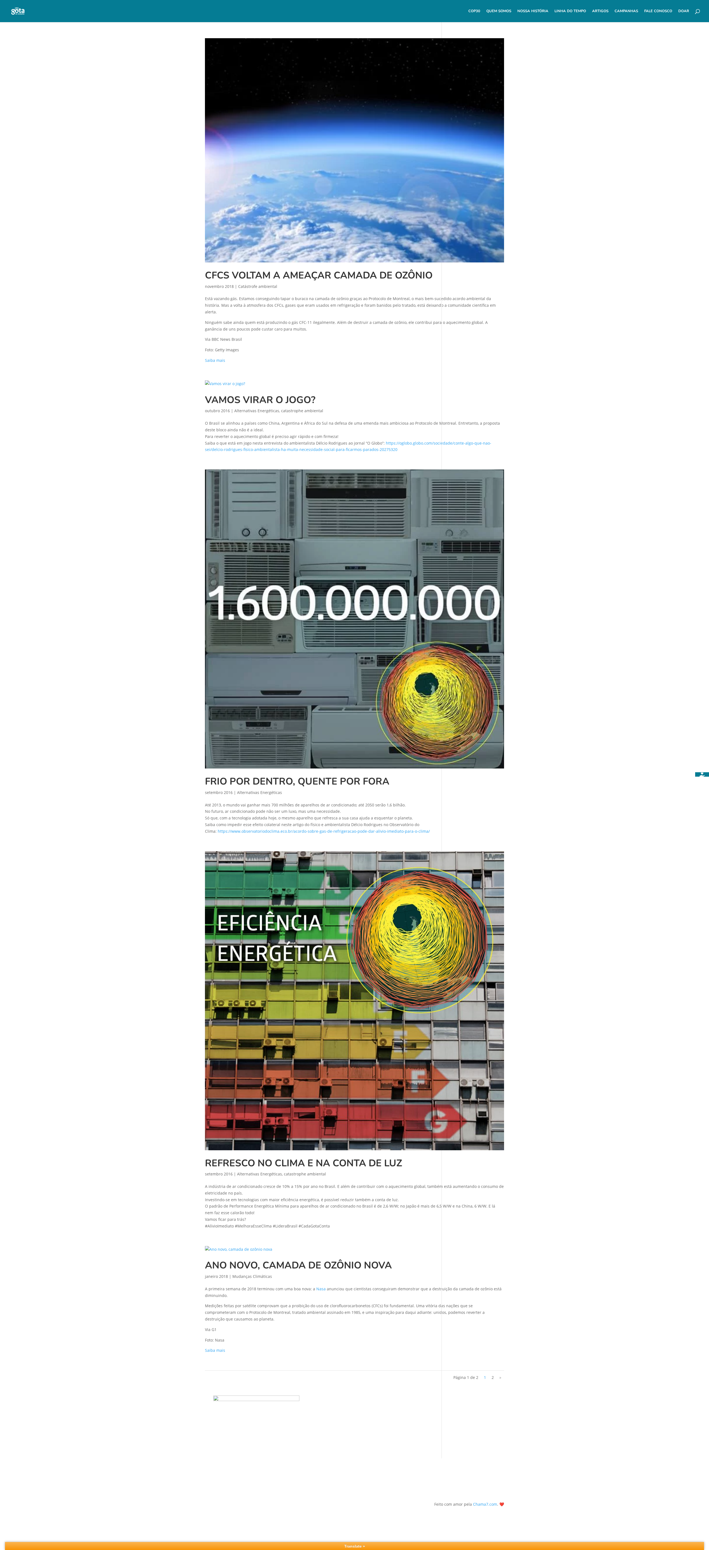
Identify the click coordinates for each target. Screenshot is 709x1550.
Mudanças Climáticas (252, 1276)
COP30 (474, 11)
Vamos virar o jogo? (260, 399)
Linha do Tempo (570, 11)
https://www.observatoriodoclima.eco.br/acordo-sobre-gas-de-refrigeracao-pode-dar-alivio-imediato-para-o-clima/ (324, 831)
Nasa (321, 1288)
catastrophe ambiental (302, 410)
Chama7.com (485, 1504)
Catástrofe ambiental (257, 286)
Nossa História (532, 11)
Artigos (600, 11)
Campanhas (626, 11)
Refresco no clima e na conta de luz (303, 1163)
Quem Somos (498, 11)
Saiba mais (215, 360)
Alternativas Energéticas (256, 410)
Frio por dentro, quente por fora (297, 781)
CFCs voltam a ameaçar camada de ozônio (319, 275)
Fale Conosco (658, 11)
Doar (683, 11)
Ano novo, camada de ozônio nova (298, 1265)
